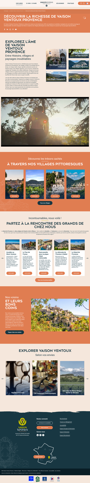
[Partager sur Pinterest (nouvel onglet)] (13, 30)
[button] (84, 3)
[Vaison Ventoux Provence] (46, 4)
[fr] (87, 3)
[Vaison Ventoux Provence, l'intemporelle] (45, 121)
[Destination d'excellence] (52, 479)
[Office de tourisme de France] (58, 479)
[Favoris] (81, 3)
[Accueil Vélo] (38, 479)
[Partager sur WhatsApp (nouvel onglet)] (10, 30)
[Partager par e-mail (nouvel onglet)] (16, 30)
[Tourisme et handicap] (44, 479)
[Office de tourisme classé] (31, 479)
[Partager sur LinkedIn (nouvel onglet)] (7, 30)
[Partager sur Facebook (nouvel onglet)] (4, 30)
